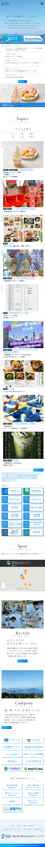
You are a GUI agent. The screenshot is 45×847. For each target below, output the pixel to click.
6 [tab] (28, 109)
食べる (15, 170)
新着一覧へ (22, 81)
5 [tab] (26, 109)
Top (13, 825)
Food (18, 829)
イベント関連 (16, 208)
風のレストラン (11, 480)
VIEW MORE (38, 470)
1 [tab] (17, 109)
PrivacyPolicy (28, 829)
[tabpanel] (22, 95)
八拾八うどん (13, 475)
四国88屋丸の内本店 (22, 475)
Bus (11, 829)
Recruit (31, 825)
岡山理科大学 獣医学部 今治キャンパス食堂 (18, 313)
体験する (6, 170)
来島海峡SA (30, 170)
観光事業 (4, 480)
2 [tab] (19, 109)
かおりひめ (11, 243)
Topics (19, 825)
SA (14, 829)
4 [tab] (23, 109)
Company (6, 829)
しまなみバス (39, 473)
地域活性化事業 (22, 170)
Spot (25, 825)
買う (11, 170)
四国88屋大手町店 (33, 475)
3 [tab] (21, 109)
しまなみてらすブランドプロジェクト (21, 349)
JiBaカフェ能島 (5, 473)
